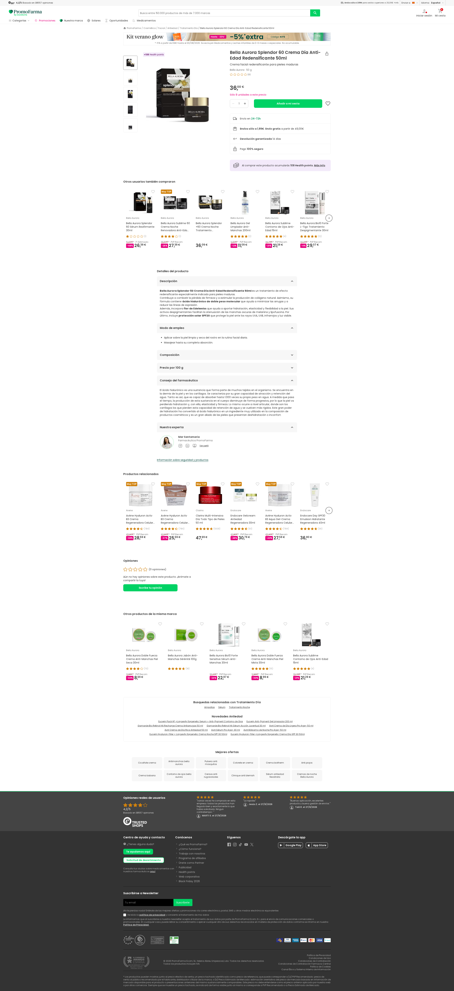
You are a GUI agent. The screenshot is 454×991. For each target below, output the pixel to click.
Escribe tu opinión (150, 588)
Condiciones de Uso (320, 958)
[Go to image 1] (130, 63)
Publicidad (185, 867)
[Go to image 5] (130, 125)
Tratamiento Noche (239, 707)
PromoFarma (134, 28)
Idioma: (430, 2)
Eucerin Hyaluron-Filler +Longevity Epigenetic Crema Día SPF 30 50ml (268, 734)
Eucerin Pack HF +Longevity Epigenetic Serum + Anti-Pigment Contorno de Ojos (200, 721)
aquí (152, 871)
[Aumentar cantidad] (245, 103)
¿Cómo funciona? (190, 849)
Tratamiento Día (189, 28)
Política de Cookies (320, 966)
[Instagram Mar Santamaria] (180, 446)
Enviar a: (406, 2)
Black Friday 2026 (189, 881)
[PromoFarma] (25, 13)
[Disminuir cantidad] (233, 103)
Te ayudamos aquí (138, 851)
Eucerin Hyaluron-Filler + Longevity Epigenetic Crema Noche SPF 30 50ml (188, 734)
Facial (161, 28)
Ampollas (209, 707)
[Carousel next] (329, 218)
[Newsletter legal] (125, 915)
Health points (187, 872)
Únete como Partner (191, 863)
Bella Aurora (237, 70)
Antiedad (172, 28)
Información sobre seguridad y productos (182, 460)
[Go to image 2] (130, 78)
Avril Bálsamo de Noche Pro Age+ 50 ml (264, 729)
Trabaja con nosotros (192, 853)
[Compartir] (327, 53)
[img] (182, 94)
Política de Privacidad (136, 924)
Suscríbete (183, 902)
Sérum (221, 707)
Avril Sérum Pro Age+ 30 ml (225, 729)
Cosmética (149, 28)
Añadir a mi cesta (288, 103)
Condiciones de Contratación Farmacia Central (304, 963)
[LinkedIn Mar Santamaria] (187, 446)
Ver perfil (204, 445)
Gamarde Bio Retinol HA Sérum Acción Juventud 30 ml (236, 725)
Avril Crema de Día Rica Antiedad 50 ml (186, 729)
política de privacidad (152, 914)
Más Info (319, 165)
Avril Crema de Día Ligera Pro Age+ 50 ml (291, 725)
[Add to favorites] (328, 103)
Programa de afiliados (192, 858)
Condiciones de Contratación (314, 960)
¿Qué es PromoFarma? (193, 844)
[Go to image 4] (130, 109)
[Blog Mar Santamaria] (194, 446)
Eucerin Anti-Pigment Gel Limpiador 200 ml (270, 721)
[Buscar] (315, 12)
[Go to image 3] (130, 94)
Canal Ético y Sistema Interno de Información (306, 969)
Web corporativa (189, 876)
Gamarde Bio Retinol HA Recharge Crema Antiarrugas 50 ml (170, 725)
